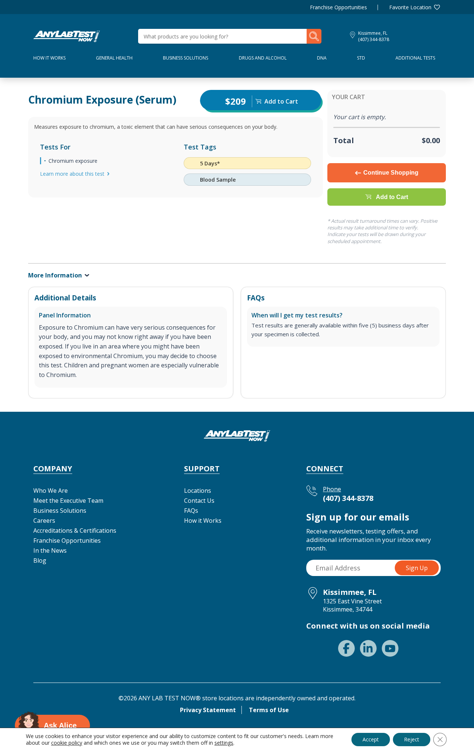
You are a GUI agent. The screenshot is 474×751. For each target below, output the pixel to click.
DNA (322, 58)
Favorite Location (410, 7)
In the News (50, 550)
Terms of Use (269, 710)
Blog (39, 560)
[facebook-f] (346, 648)
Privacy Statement (208, 710)
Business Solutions (185, 58)
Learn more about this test (72, 173)
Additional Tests (415, 58)
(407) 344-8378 (373, 39)
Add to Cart (392, 197)
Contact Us (199, 500)
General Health (114, 58)
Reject (411, 739)
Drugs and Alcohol (263, 58)
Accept (371, 739)
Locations (197, 490)
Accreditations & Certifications (74, 530)
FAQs (191, 510)
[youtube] (390, 648)
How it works (49, 58)
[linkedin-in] (368, 648)
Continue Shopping (390, 172)
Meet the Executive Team (68, 500)
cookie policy (66, 742)
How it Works (202, 520)
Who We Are (50, 490)
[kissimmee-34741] (66, 35)
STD (361, 58)
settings (223, 743)
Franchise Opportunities (338, 7)
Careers (44, 520)
